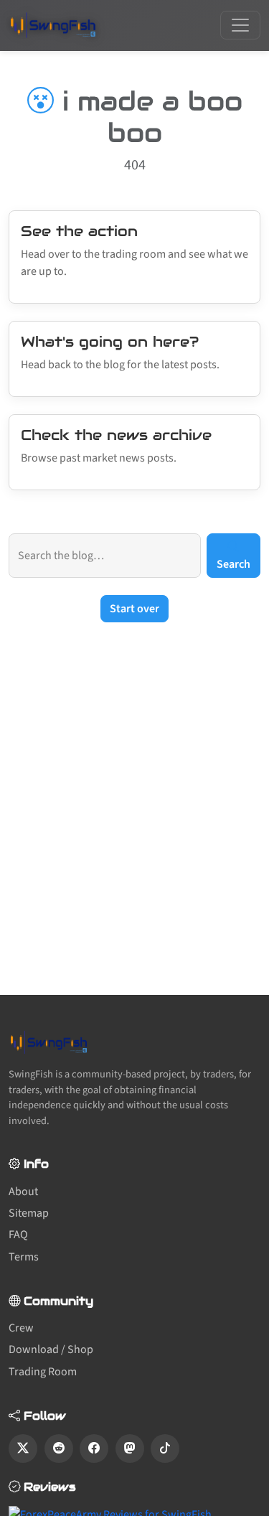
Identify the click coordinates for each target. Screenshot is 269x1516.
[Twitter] (23, 1448)
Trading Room (43, 1372)
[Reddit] (58, 1448)
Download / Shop (51, 1349)
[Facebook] (94, 1448)
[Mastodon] (129, 1448)
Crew (21, 1328)
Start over (134, 609)
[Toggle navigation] (240, 25)
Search (233, 564)
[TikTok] (165, 1448)
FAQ (18, 1235)
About (23, 1191)
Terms (24, 1257)
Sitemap (29, 1213)
